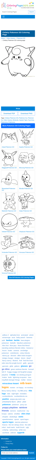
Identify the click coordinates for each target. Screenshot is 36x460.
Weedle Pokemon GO (26, 188)
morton (12, 387)
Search (31, 12)
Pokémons (11, 122)
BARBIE (17, 340)
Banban (9, 340)
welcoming (14, 430)
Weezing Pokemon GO (26, 167)
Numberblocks (7, 396)
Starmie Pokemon (21, 422)
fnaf (20, 360)
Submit (31, 453)
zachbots (5, 433)
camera (16, 350)
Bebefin (13, 343)
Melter (23, 380)
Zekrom (13, 433)
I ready (12, 375)
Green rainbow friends (19, 369)
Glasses (24, 366)
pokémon (15, 405)
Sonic (20, 417)
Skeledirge (13, 417)
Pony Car (23, 405)
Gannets (5, 366)
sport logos (24, 419)
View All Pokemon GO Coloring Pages (21, 277)
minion (29, 380)
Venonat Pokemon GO (9, 273)
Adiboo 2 (5, 335)
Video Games (11, 38)
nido (8, 394)
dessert (13, 355)
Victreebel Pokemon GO (9, 252)
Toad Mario (11, 427)
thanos (4, 425)
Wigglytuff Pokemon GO (9, 167)
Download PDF (9, 113)
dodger (17, 358)
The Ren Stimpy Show (16, 425)
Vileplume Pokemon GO (26, 231)
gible (11, 366)
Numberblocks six (20, 396)
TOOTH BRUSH (20, 427)
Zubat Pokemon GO (8, 147)
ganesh (30, 363)
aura (13, 337)
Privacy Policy (9, 443)
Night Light (15, 394)
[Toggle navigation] (3, 16)
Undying (5, 430)
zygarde (20, 432)
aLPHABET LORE (15, 335)
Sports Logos (8, 422)
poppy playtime (10, 407)
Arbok (31, 335)
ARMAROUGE (6, 337)
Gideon (17, 366)
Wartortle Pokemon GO (9, 211)
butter (10, 350)
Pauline (5, 399)
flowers (15, 360)
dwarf (29, 358)
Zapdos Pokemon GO (26, 147)
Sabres (10, 414)
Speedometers (7, 419)
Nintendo (15, 120)
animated (24, 335)
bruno (4, 350)
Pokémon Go (23, 118)
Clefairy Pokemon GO (11, 118)
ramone (13, 411)
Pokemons (4, 122)
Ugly (27, 427)
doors (23, 358)
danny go (5, 355)
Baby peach (20, 337)
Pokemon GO (21, 38)
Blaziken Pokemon (24, 343)
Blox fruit (5, 345)
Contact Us (9, 441)
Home (3, 38)
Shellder (17, 414)
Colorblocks (14, 353)
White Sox (22, 430)
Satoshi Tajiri (23, 120)
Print (18, 109)
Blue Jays (13, 345)
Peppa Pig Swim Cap (17, 399)
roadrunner (21, 411)
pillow (19, 402)
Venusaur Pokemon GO (26, 252)
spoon (16, 419)
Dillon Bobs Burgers (24, 355)
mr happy (20, 387)
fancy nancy (6, 360)
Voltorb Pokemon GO (8, 231)
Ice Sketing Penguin (24, 375)
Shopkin (5, 417)
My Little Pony (22, 391)
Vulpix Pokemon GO (25, 211)
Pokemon (6, 404)
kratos (4, 377)
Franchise (31, 120)
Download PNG (27, 113)
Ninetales (23, 394)
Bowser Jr (29, 348)
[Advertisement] (18, 24)
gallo (25, 363)
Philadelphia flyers (9, 402)
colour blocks (25, 353)
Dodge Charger (7, 358)
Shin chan (25, 414)
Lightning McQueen (20, 377)
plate (24, 402)
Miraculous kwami (10, 383)
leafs (10, 377)
